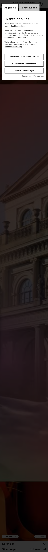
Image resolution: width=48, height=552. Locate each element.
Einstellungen (29, 7)
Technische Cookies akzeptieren (24, 57)
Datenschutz (38, 76)
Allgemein (10, 7)
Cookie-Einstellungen (24, 70)
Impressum (26, 76)
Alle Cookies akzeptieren (24, 63)
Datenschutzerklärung (13, 47)
